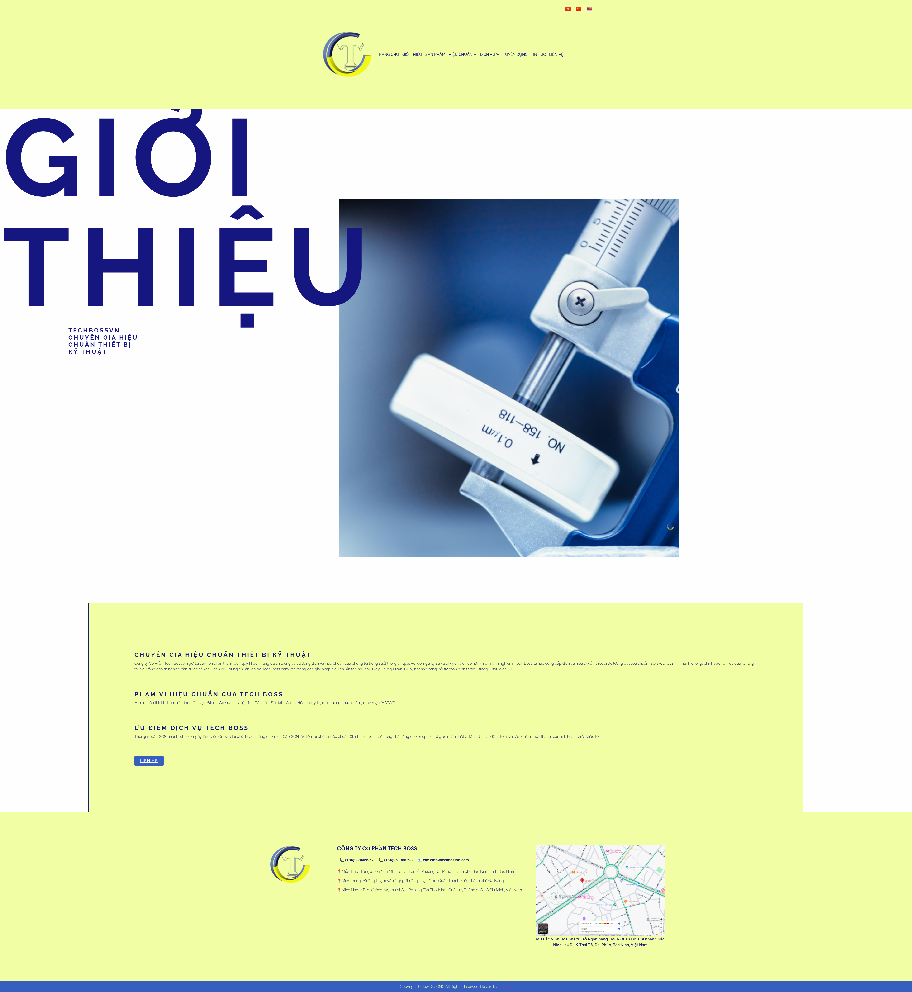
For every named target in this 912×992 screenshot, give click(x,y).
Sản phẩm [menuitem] (435, 54)
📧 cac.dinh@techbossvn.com (443, 860)
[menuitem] (462, 54)
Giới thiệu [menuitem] (412, 54)
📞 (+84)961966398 (395, 860)
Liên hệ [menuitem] (556, 54)
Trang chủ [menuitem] (388, 54)
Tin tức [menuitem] (538, 54)
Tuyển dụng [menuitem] (515, 54)
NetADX (505, 986)
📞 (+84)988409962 (356, 860)
